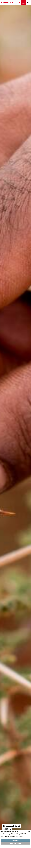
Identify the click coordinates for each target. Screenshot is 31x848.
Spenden (23, 3)
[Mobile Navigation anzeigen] (28, 2)
